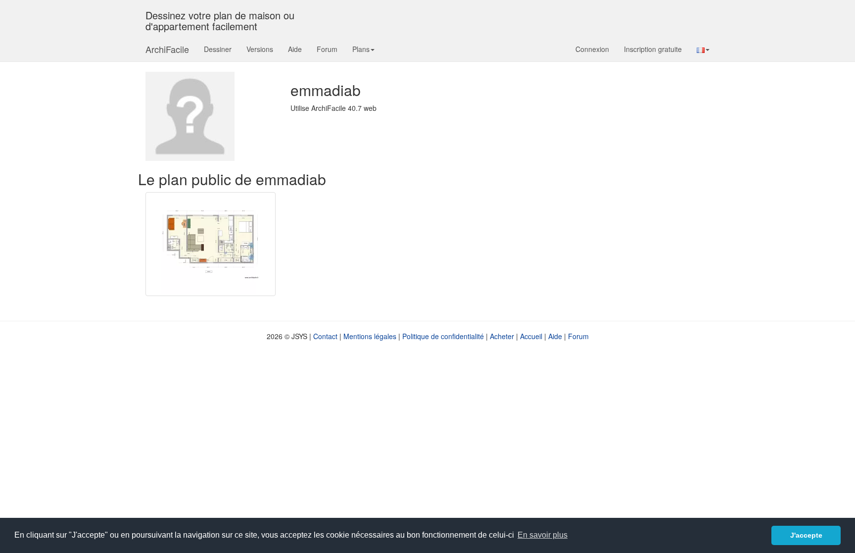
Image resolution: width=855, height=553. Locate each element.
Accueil (531, 336)
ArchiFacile (167, 49)
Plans (361, 49)
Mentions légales (369, 336)
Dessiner (218, 49)
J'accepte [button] (806, 535)
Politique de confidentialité (443, 336)
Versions (259, 49)
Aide (295, 49)
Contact (325, 336)
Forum (327, 49)
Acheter (502, 336)
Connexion (592, 49)
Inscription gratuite (653, 49)
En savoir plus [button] (543, 535)
